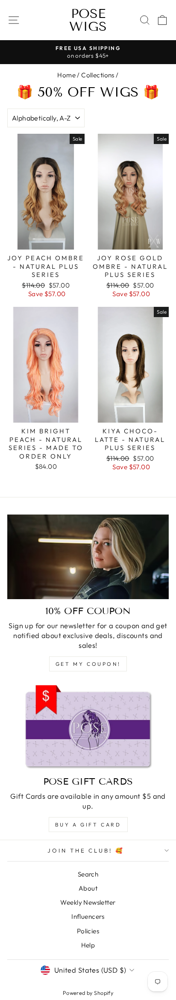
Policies (88, 931)
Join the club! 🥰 (86, 850)
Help (88, 945)
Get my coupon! (88, 664)
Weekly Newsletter (87, 902)
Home (66, 75)
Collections (97, 75)
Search (88, 874)
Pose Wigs (88, 20)
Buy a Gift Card (88, 824)
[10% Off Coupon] (88, 557)
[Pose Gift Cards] (88, 727)
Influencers (88, 916)
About (88, 888)
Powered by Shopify (88, 992)
